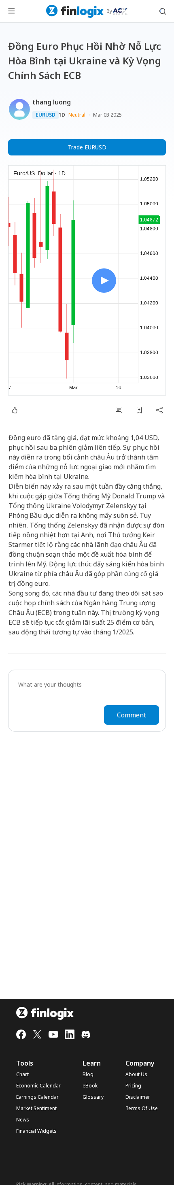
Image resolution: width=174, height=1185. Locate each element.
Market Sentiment (36, 1108)
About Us (136, 1074)
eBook (90, 1086)
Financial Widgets (36, 1131)
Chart (22, 1074)
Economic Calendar (38, 1086)
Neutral (76, 114)
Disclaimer (137, 1097)
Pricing (133, 1086)
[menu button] (11, 11)
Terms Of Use (141, 1108)
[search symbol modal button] (163, 11)
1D (62, 115)
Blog (88, 1074)
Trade (87, 147)
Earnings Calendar (37, 1097)
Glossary (93, 1097)
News (22, 1120)
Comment (131, 715)
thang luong (51, 102)
